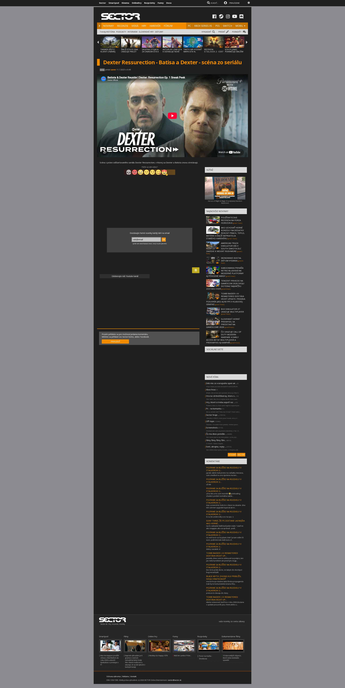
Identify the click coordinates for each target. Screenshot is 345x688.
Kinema (125, 2)
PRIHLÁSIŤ (115, 341)
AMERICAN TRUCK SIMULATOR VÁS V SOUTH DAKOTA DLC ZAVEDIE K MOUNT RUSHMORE (223, 247)
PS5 (217, 25)
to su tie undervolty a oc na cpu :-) (219, 517)
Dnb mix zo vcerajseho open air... (221, 383)
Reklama (125, 676)
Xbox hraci (211, 389)
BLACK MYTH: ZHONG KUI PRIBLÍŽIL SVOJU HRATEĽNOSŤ (223, 577)
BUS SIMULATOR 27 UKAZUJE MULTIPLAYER (232, 310)
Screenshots (212, 427)
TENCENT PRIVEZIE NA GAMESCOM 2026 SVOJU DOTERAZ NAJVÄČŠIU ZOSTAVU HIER (225, 284)
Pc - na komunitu (213, 408)
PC (189, 25)
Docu (168, 2)
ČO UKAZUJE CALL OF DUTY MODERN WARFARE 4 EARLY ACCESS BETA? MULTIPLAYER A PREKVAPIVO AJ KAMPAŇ (223, 337)
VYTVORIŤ (232, 455)
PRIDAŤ (221, 31)
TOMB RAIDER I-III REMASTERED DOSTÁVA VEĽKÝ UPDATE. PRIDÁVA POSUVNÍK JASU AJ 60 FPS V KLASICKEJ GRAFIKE (225, 299)
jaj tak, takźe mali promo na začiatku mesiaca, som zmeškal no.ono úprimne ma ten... (224, 474)
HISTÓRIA (110, 31)
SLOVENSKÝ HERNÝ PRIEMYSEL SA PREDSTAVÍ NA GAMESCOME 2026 (223, 323)
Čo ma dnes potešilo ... (216, 434)
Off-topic (210, 421)
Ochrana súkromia (113, 676)
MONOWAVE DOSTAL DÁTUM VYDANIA (231, 259)
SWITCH (227, 25)
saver (113, 69)
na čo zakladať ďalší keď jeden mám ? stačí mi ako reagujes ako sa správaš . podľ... (224, 527)
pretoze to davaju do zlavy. (217, 593)
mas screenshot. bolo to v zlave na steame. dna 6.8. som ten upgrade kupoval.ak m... (225, 506)
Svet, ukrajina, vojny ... (216, 446)
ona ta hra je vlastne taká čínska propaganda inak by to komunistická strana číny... (224, 582)
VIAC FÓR (241, 455)
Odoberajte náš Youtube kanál (124, 276)
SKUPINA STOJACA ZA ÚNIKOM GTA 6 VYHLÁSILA (150, 51)
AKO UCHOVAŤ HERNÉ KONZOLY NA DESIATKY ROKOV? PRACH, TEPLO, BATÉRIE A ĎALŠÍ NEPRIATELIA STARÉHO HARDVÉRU (225, 233)
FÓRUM (168, 25)
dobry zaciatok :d (213, 549)
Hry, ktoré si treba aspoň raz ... (220, 402)
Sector (102, 2)
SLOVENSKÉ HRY (146, 31)
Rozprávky (149, 2)
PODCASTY (121, 31)
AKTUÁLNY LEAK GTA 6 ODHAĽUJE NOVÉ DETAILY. (172, 51)
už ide (208, 484)
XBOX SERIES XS (203, 25)
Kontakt (133, 676)
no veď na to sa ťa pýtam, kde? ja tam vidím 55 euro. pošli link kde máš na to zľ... (225, 538)
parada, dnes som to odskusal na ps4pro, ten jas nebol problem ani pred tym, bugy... (224, 559)
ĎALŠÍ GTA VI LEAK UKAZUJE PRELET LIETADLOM (129, 51)
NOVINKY (108, 25)
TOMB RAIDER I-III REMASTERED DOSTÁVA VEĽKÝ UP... (222, 554)
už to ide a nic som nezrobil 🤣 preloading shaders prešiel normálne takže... (223, 494)
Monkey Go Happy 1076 (158, 655)
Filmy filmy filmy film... (216, 440)
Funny (161, 2)
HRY (144, 25)
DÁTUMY (159, 31)
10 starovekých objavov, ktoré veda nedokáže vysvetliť (232, 657)
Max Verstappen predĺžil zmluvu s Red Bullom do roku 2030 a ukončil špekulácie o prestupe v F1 (109, 660)
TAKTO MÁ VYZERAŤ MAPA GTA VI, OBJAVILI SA (192, 51)
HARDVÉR (155, 25)
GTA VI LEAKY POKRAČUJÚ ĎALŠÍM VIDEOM (234, 51)
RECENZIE (122, 25)
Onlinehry (137, 2)
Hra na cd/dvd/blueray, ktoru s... (221, 396)
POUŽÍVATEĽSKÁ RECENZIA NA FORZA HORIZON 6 (231, 220)
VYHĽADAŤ (206, 31)
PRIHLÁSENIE (234, 3)
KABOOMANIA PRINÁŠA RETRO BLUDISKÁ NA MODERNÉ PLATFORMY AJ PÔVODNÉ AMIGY (225, 272)
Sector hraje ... (212, 415)
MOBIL (239, 25)
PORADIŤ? (236, 31)
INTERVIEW (132, 31)
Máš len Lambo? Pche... (183, 655)
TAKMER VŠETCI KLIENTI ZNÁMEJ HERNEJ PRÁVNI (107, 51)
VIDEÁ (135, 25)
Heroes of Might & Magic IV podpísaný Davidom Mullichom (225, 202)
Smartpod (114, 2)
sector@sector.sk (174, 680)
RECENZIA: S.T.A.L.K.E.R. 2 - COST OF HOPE (213, 51)
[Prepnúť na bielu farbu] (249, 2)
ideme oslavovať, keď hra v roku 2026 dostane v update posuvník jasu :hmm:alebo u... (225, 603)
